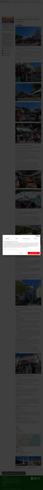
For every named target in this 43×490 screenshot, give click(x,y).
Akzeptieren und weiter (33, 253)
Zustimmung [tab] (7, 238)
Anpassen (20, 253)
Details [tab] (17, 238)
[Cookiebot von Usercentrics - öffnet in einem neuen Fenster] (36, 236)
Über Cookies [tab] (36, 238)
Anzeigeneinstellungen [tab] (26, 238)
